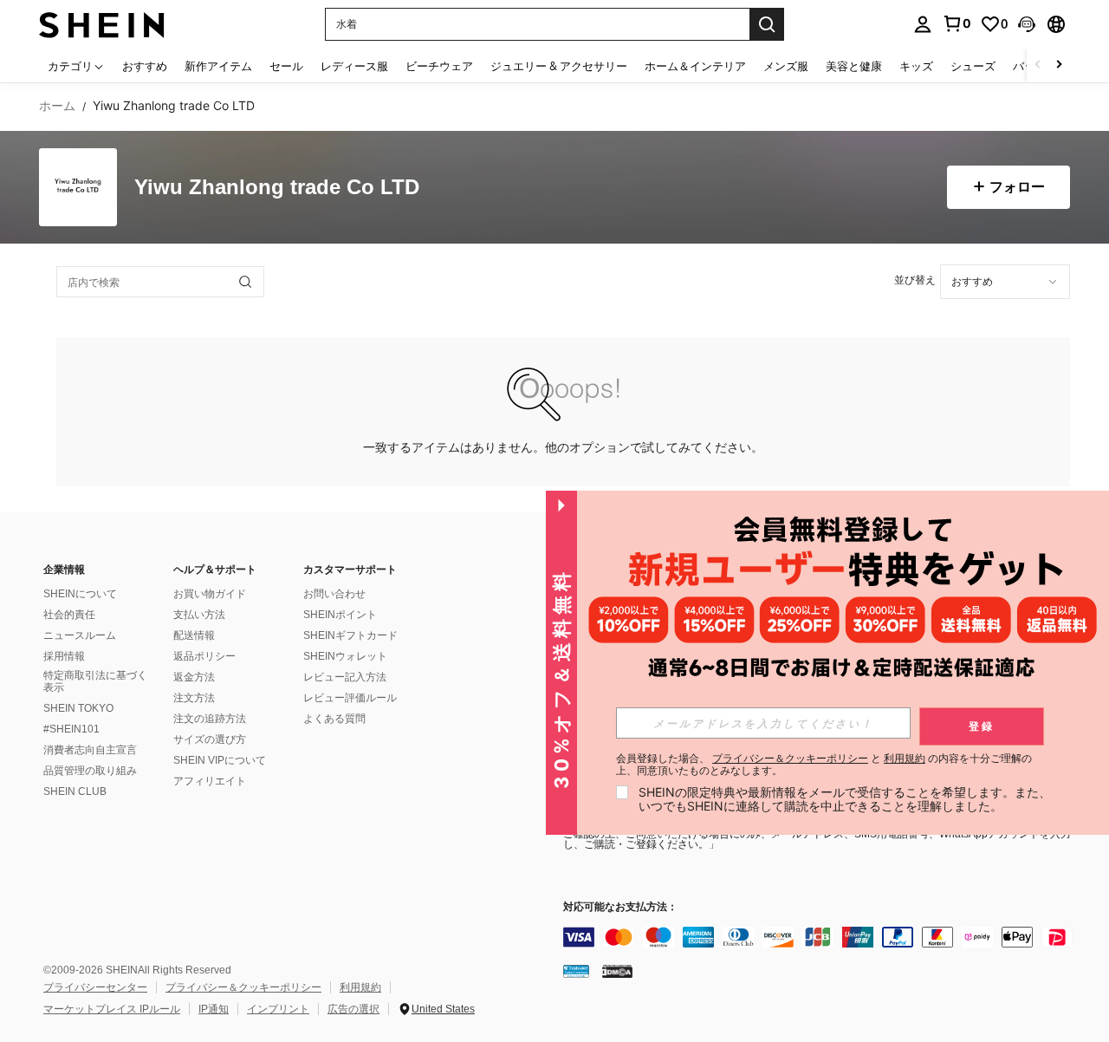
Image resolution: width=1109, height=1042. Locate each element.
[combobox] (1005, 281)
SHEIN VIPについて (219, 760)
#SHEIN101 (71, 729)
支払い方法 (199, 615)
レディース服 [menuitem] (354, 66)
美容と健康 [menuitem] (854, 66)
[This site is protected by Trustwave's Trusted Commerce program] (576, 971)
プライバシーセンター (95, 987)
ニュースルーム (79, 635)
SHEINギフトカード (350, 635)
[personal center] (922, 24)
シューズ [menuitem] (973, 66)
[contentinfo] (823, 937)
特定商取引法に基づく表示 (95, 681)
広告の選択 (353, 1009)
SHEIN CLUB (75, 791)
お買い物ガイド (209, 594)
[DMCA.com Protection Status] (617, 971)
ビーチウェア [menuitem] (439, 66)
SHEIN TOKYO (78, 708)
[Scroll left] (1038, 65)
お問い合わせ (334, 594)
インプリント (278, 1009)
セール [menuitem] (286, 66)
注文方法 (194, 698)
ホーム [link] (57, 106)
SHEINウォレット (345, 656)
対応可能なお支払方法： (620, 907)
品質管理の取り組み (90, 771)
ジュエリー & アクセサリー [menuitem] (558, 66)
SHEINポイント (340, 615)
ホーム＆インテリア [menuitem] (695, 66)
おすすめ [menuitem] (144, 66)
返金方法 (194, 677)
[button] (1026, 24)
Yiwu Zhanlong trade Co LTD (276, 188)
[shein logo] (102, 23)
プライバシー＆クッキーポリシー (243, 987)
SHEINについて (80, 594)
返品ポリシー (204, 656)
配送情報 (194, 635)
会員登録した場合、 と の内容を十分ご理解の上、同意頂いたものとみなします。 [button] (824, 764)
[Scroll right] (1059, 65)
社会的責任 (69, 615)
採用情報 (64, 656)
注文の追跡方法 (209, 719)
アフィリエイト (209, 781)
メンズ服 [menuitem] (785, 66)
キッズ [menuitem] (916, 66)
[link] (956, 23)
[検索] (766, 24)
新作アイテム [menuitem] (218, 66)
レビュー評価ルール (350, 698)
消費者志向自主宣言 (90, 750)
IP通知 (213, 1009)
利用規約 (360, 987)
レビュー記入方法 (344, 677)
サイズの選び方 (209, 739)
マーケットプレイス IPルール (111, 1009)
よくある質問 (334, 719)
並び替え (915, 279)
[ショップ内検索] (245, 282)
